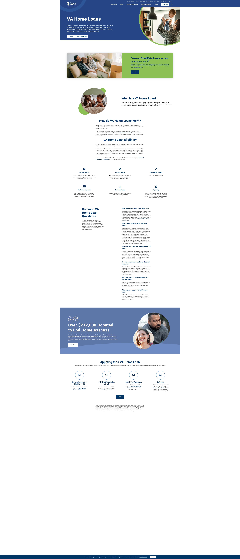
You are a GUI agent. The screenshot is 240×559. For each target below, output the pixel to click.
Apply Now (165, 4)
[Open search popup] (172, 4)
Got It (153, 557)
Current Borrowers (140, 1)
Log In (170, 1)
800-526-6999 (163, 1)
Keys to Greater (130, 1)
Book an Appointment (82, 36)
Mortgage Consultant (158, 387)
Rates (121, 4)
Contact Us (156, 1)
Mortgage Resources (146, 4)
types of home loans (125, 132)
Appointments (149, 1)
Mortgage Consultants (132, 4)
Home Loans (114, 4)
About (156, 4)
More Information (143, 557)
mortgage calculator (107, 389)
